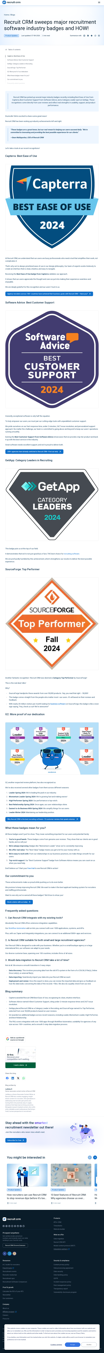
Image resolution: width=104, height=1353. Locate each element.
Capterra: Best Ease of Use (16, 56)
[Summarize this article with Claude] (88, 36)
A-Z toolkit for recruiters (11, 1265)
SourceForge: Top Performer (16, 68)
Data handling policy (61, 1275)
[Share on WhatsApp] (24, 1078)
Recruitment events (9, 1271)
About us (6, 1308)
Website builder (59, 1229)
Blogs (13, 15)
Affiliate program (8, 1312)
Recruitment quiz (9, 1278)
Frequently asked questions (16, 83)
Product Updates (11, 36)
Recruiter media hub (10, 1275)
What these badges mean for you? (18, 75)
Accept (72, 1344)
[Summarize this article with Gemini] (92, 36)
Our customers (8, 1298)
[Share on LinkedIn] (13, 1078)
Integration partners (61, 1249)
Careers (5, 1315)
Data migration (59, 1239)
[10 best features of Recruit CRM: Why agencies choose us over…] (71, 1175)
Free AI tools (7, 1268)
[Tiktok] (21, 1226)
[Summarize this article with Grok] (95, 36)
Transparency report (61, 1289)
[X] (6, 1226)
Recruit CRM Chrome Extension (15, 1245)
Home (6, 15)
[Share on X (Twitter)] (18, 1078)
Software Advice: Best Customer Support (20, 60)
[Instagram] (15, 1226)
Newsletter (7, 1295)
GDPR (56, 1278)
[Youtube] (12, 1226)
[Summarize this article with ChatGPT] (84, 36)
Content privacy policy (61, 1265)
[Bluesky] (24, 1226)
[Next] (95, 1157)
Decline (89, 1344)
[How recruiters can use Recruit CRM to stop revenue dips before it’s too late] (27, 1175)
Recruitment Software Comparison (15, 1282)
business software (58, 704)
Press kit (6, 1319)
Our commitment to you (15, 79)
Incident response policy (62, 1282)
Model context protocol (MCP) (64, 1246)
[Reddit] (18, 1226)
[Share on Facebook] (7, 1078)
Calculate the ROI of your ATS (13, 1291)
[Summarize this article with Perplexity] (99, 36)
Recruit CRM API (60, 1242)
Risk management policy (62, 1285)
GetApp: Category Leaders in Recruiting (19, 64)
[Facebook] (4, 1226)
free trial (31, 868)
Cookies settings (56, 1344)
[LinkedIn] (9, 1226)
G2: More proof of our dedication (17, 71)
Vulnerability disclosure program (65, 1292)
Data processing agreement (63, 1268)
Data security (58, 1271)
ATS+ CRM (57, 1222)
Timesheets (58, 1226)
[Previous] (90, 1157)
